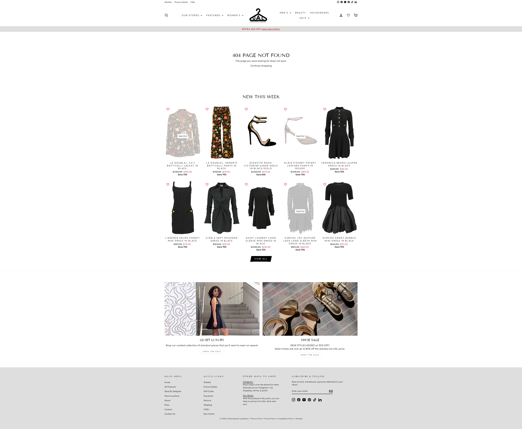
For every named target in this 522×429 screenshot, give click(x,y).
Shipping (208, 405)
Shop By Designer (172, 391)
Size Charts (209, 414)
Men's (284, 12)
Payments (208, 396)
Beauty (300, 12)
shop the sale (310, 355)
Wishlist (168, 2)
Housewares (319, 12)
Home (167, 382)
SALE (303, 17)
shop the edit (212, 351)
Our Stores (191, 15)
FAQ (192, 2)
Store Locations (171, 396)
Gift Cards (209, 391)
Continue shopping (261, 65)
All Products (170, 386)
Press (166, 405)
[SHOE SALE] (310, 309)
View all (261, 259)
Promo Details (181, 2)
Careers (168, 409)
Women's (234, 15)
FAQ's (206, 409)
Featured (213, 15)
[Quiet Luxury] (212, 309)
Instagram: (248, 381)
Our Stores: (248, 395)
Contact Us (169, 414)
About (167, 400)
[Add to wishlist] (168, 109)
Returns (207, 400)
